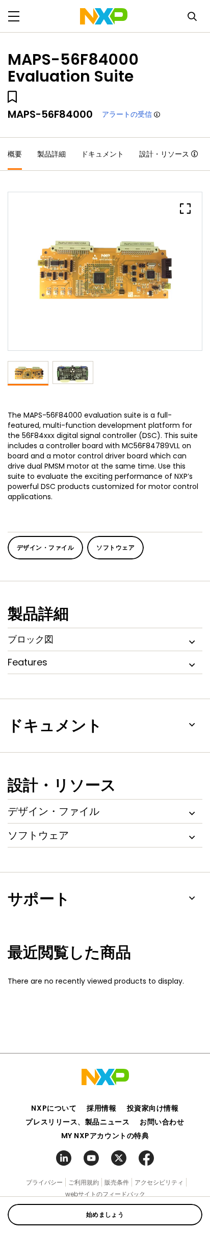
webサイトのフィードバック (105, 1194)
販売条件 (116, 1182)
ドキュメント (102, 154)
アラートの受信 (127, 114)
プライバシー (44, 1182)
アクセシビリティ (159, 1182)
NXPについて (53, 1108)
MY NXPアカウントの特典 (105, 1136)
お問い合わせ (162, 1122)
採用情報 (101, 1108)
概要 (15, 154)
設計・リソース (164, 154)
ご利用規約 (83, 1182)
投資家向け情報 (153, 1108)
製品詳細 (51, 154)
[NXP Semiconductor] (103, 16)
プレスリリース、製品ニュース (77, 1122)
